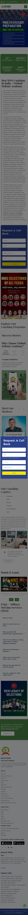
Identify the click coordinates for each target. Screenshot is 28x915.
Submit (14, 473)
